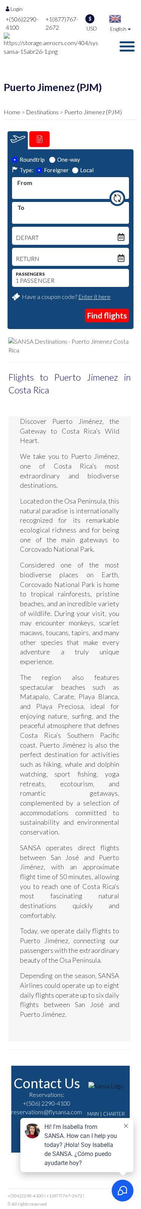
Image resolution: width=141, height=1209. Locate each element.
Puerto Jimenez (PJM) (93, 111)
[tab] (18, 140)
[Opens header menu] (127, 47)
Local (87, 170)
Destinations (42, 111)
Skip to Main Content (73, 3)
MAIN (93, 1114)
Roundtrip (32, 159)
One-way (68, 159)
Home (12, 111)
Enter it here (94, 296)
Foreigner (56, 170)
